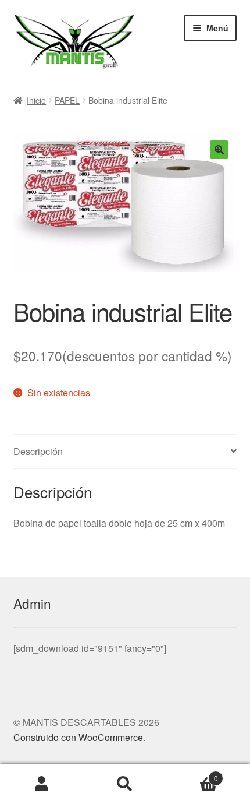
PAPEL (67, 100)
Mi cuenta (41, 784)
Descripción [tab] (38, 451)
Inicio (36, 100)
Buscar (124, 784)
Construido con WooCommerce (78, 737)
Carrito (192, 774)
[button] (219, 149)
